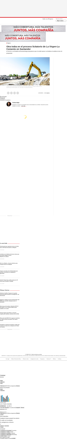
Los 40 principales (23, 362)
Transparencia (42, 358)
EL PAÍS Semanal (45, 364)
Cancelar (7, 425)
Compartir (17, 407)
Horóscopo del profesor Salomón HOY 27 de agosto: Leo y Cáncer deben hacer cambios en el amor (9, 307)
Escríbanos (59, 358)
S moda (41, 366)
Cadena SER (43, 362)
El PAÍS (18, 362)
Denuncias (2, 97)
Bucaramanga (3, 96)
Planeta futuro (51, 364)
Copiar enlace (3, 435)
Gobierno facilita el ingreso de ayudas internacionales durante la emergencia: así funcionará (9, 294)
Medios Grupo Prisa (7, 366)
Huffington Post (20, 364)
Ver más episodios (4, 407)
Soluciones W (49, 358)
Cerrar (1, 414)
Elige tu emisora (60, 20)
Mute (1, 380)
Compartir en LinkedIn (5, 433)
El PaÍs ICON (36, 366)
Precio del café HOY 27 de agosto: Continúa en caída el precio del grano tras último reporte (10, 319)
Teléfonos (54, 358)
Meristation (54, 366)
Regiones (9, 43)
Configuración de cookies (34, 358)
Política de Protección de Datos (16, 358)
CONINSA (2, 98)
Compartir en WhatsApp (6, 434)
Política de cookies (26, 358)
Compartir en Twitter (5, 431)
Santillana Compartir (37, 362)
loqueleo (47, 366)
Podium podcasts (30, 366)
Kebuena (56, 364)
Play (1, 383)
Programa (50, 19)
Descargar (2, 437)
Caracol (57, 362)
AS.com (48, 362)
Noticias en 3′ (3, 385)
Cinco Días (36, 364)
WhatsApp (17, 93)
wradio (31, 364)
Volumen (2, 382)
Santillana (30, 362)
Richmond (17, 366)
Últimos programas (11, 385)
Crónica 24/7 (3, 402)
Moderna (24, 366)
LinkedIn (14, 93)
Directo (18, 385)
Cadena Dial (41, 364)
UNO (27, 364)
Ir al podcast (12, 407)
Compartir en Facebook (5, 430)
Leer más (23, 106)
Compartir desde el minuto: (7, 438)
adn (52, 362)
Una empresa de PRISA (7, 363)
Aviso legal (7, 358)
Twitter (11, 93)
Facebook (8, 93)
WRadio (33, 20)
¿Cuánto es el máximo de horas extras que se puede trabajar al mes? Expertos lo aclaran (9, 255)
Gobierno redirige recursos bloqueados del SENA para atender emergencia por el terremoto (9, 301)
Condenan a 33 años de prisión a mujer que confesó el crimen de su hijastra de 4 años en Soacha (9, 325)
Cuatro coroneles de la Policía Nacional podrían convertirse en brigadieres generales (9, 272)
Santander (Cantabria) (5, 100)
